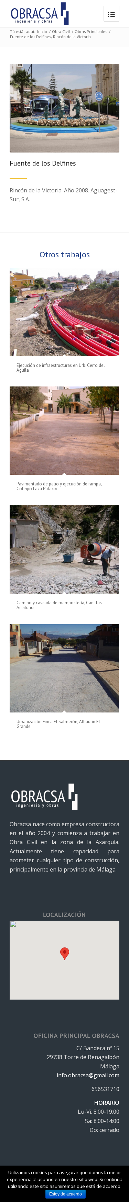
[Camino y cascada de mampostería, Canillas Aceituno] (64, 549)
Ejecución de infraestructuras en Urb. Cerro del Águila (61, 367)
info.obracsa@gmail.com (88, 1075)
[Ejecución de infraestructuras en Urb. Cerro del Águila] (64, 312)
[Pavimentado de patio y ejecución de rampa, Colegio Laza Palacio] (64, 430)
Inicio (42, 31)
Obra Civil (61, 31)
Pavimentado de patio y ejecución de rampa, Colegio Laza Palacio (59, 486)
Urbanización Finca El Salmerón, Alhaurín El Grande (58, 724)
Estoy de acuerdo (65, 1194)
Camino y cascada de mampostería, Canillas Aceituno (59, 605)
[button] (64, 954)
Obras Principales (91, 31)
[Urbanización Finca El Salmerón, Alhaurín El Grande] (64, 668)
